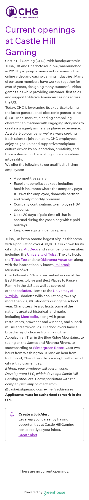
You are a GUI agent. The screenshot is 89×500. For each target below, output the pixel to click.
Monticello (29, 317)
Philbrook (62, 265)
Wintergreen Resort (49, 348)
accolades (22, 291)
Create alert (28, 435)
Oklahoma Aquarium (56, 260)
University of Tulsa (42, 254)
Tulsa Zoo (19, 260)
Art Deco (31, 249)
